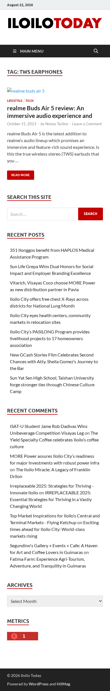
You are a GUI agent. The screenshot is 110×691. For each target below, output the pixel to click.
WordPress (39, 683)
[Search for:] (55, 214)
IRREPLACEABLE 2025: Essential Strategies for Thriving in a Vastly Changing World (51, 499)
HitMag (63, 683)
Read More (18, 173)
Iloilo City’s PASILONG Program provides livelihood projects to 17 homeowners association (50, 338)
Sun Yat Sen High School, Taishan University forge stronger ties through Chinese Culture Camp (52, 384)
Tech (29, 101)
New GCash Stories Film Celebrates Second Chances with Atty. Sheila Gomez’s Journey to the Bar (54, 361)
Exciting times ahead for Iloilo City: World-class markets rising (54, 529)
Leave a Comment (87, 124)
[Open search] (96, 51)
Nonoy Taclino (56, 124)
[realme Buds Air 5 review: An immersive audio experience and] (55, 90)
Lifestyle (15, 101)
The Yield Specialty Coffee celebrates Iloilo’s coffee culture (54, 439)
